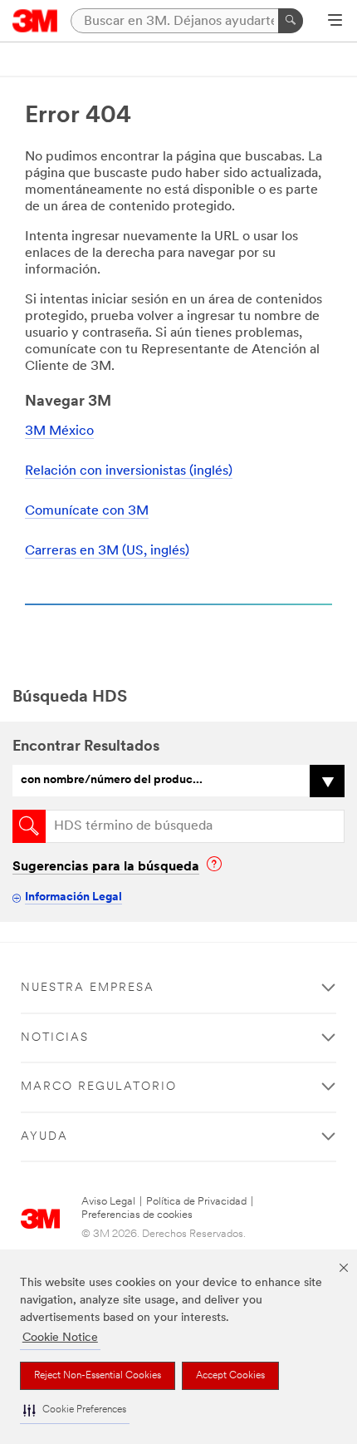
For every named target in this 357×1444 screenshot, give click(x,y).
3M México (59, 431)
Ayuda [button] (44, 1137)
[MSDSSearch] (29, 826)
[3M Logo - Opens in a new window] (35, 20)
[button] (75, 1410)
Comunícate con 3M (87, 511)
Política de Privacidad (196, 1201)
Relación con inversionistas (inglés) (128, 471)
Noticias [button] (55, 1038)
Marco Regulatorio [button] (99, 1087)
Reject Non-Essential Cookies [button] (97, 1376)
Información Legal (73, 897)
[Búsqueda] (290, 20)
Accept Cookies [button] (230, 1376)
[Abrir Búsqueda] (335, 21)
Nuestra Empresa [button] (87, 988)
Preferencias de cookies (137, 1215)
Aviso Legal (108, 1201)
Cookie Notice (60, 1338)
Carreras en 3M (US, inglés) (107, 551)
